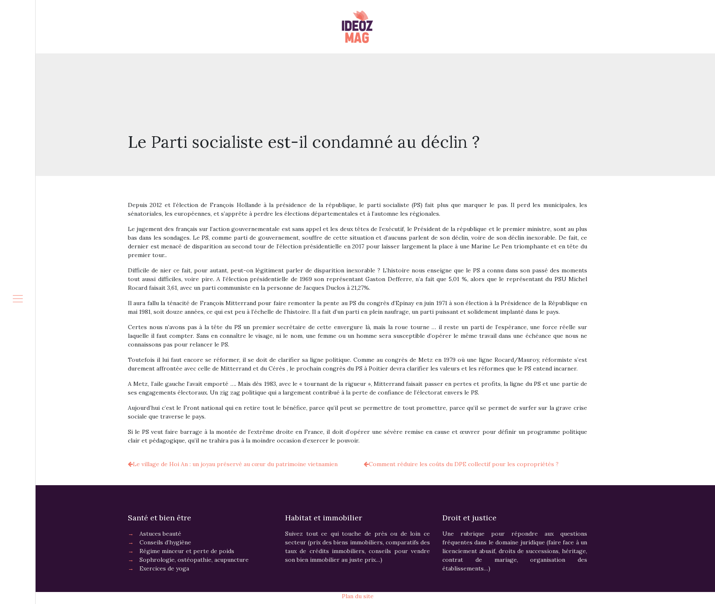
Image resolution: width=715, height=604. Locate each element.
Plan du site (358, 596)
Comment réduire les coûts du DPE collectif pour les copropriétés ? (464, 464)
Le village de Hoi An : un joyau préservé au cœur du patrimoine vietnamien (235, 464)
